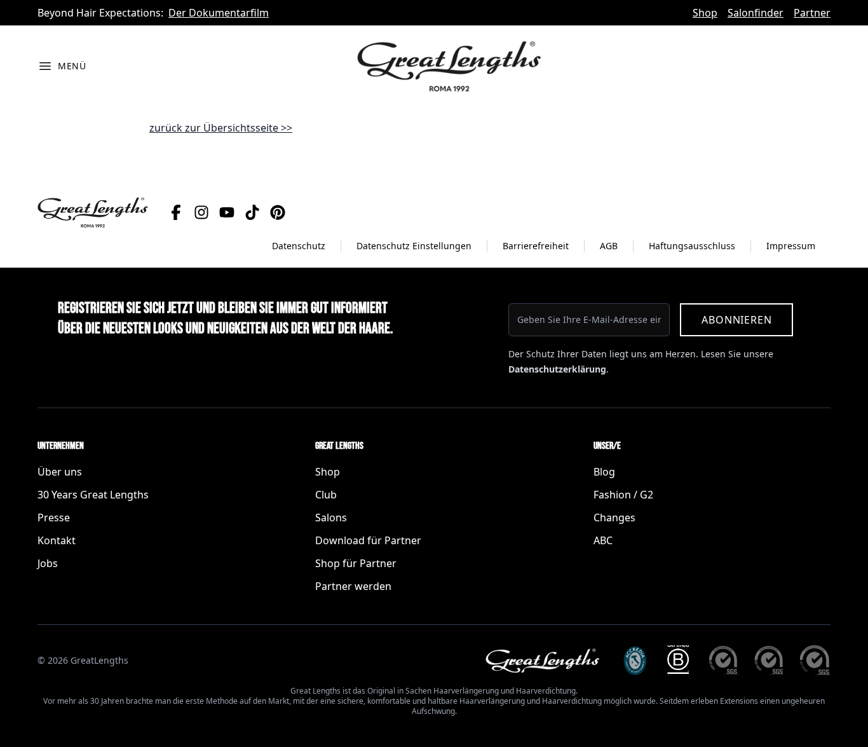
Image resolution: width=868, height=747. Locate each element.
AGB (609, 246)
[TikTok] (252, 212)
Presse (53, 517)
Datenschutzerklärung (557, 369)
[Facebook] (176, 212)
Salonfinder (755, 13)
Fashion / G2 (623, 495)
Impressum (790, 246)
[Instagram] (201, 212)
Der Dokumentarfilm (218, 13)
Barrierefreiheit (536, 246)
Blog (604, 472)
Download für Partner (368, 540)
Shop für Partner (356, 563)
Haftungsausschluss (692, 246)
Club (326, 495)
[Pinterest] (277, 212)
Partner (812, 13)
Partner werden (353, 586)
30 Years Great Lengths (93, 495)
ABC (603, 540)
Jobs (47, 563)
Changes (614, 517)
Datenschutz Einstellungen (413, 246)
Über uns (59, 472)
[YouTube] (226, 212)
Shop (705, 13)
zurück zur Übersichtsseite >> (220, 128)
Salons (331, 517)
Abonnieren (736, 320)
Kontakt (56, 540)
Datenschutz (298, 246)
